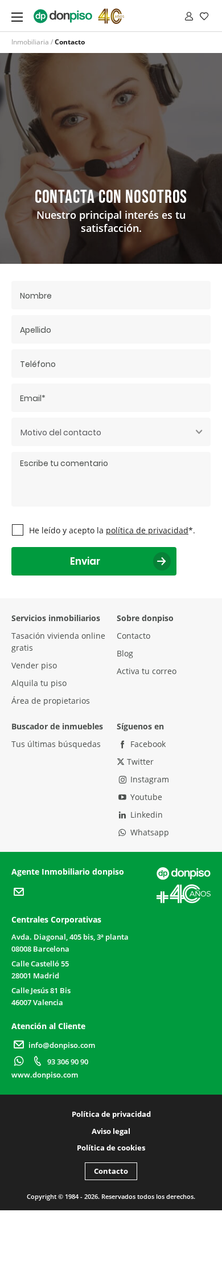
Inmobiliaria (30, 42)
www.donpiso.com (44, 1075)
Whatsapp (148, 832)
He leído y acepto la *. (112, 530)
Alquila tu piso (39, 683)
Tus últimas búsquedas (56, 743)
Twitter (139, 761)
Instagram (148, 779)
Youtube (145, 796)
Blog (125, 653)
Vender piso (34, 665)
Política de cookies (111, 1147)
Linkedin (145, 814)
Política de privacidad (111, 1114)
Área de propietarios (50, 700)
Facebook (147, 743)
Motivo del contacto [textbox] (60, 432)
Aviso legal (111, 1131)
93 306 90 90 (67, 1061)
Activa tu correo (146, 671)
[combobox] (111, 432)
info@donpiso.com (61, 1045)
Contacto (133, 635)
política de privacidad (147, 530)
